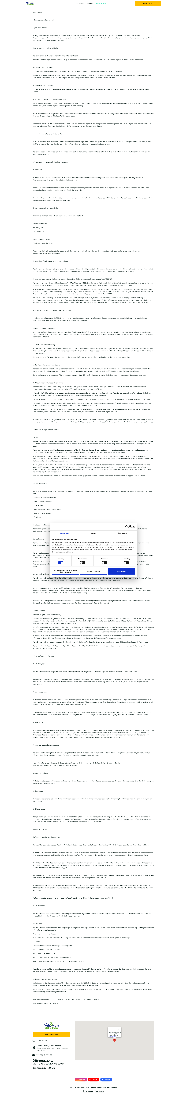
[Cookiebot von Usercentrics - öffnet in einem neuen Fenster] (126, 526)
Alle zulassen (121, 571)
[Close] (119, 1029)
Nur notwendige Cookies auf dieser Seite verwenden (66, 571)
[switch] (82, 562)
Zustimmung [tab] (64, 533)
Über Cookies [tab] (122, 533)
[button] (114, 1040)
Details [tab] (93, 533)
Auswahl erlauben (93, 571)
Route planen (112, 1036)
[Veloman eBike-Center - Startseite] (30, 3)
